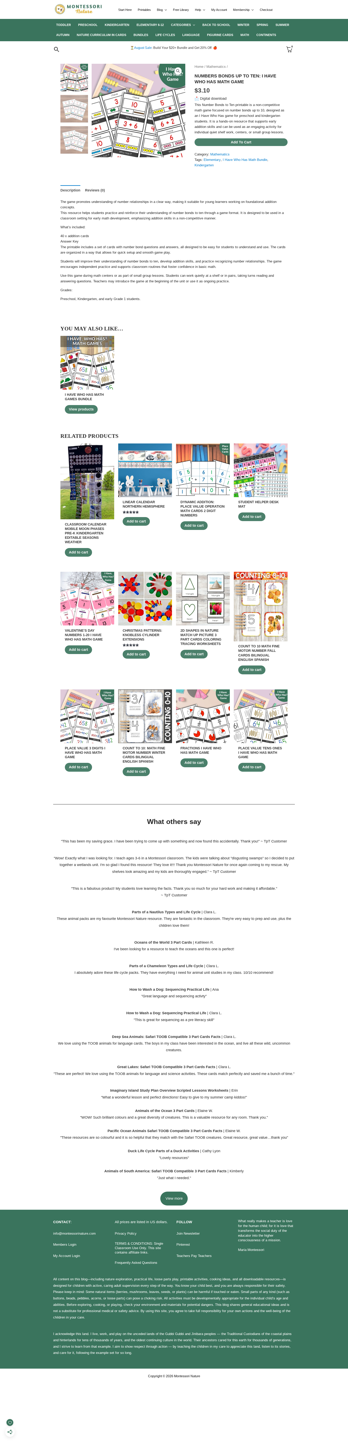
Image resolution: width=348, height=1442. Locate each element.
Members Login (64, 1245)
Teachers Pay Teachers (194, 1256)
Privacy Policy (126, 1233)
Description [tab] (70, 190)
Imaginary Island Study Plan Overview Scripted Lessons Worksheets (169, 1090)
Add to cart (241, 142)
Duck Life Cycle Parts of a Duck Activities (164, 1151)
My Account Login (66, 1256)
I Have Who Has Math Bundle (245, 160)
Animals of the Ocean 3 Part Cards (165, 1111)
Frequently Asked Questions (136, 1263)
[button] (165, 10)
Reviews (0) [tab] (95, 190)
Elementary (212, 160)
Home (199, 67)
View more (174, 1198)
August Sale (143, 47)
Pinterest (183, 1245)
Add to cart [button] (78, 552)
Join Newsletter (188, 1233)
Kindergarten (204, 165)
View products (81, 409)
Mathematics (216, 67)
